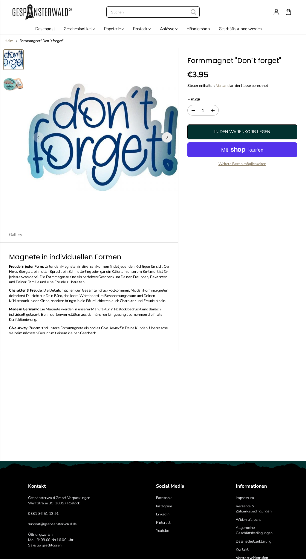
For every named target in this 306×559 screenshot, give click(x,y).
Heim (8, 40)
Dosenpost (45, 29)
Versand (223, 85)
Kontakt (242, 549)
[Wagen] (288, 12)
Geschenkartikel (78, 29)
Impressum (245, 497)
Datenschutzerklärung (253, 541)
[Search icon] (193, 12)
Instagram (164, 506)
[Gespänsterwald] (42, 12)
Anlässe (167, 29)
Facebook (163, 497)
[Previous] (38, 137)
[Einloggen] (276, 12)
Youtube (162, 530)
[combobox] (153, 12)
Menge (193, 99)
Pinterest (163, 522)
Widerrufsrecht (248, 519)
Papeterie (113, 29)
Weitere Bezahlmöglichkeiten (242, 163)
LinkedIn (162, 514)
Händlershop (198, 29)
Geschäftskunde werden (240, 29)
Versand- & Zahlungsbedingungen (253, 508)
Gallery (15, 235)
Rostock (140, 29)
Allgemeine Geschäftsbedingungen (254, 530)
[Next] (167, 137)
